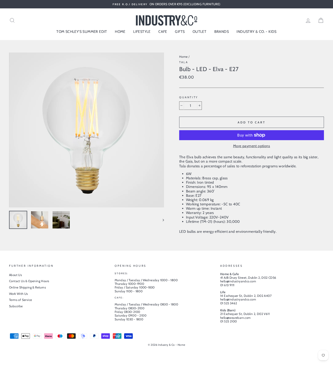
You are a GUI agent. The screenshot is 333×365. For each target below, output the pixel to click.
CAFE (162, 31)
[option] (166, 4)
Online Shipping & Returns (27, 287)
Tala (183, 62)
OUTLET (199, 31)
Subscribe (16, 306)
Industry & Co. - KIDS (256, 31)
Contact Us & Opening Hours (29, 281)
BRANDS (221, 31)
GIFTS (180, 31)
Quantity (188, 97)
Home (183, 56)
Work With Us (18, 293)
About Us (15, 275)
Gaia (189, 161)
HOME (120, 31)
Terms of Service (20, 300)
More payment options (251, 146)
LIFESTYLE (142, 31)
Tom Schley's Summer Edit (81, 31)
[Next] (161, 220)
